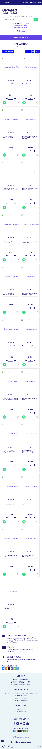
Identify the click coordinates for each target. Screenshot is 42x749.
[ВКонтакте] (3, 668)
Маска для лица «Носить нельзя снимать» (21, 693)
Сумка (18, 16)
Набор (23, 16)
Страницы (5, 2)
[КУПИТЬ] (4, 102)
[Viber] (12, 668)
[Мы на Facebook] (17, 723)
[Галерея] (11, 80)
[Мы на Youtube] (27, 723)
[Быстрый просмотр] (8, 80)
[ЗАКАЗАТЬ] (24, 207)
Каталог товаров (22, 37)
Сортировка (8, 51)
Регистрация (36, 2)
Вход (26, 2)
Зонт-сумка (28, 16)
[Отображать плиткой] (26, 51)
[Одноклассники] (6, 668)
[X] (9, 668)
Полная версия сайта (21, 737)
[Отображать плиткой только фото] (33, 51)
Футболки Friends (21, 698)
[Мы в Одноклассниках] (14, 723)
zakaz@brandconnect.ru (22, 27)
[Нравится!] (18, 103)
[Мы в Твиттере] (21, 723)
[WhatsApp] (14, 668)
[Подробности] (13, 80)
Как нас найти (22, 25)
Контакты (22, 31)
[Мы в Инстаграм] (24, 723)
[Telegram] (17, 668)
